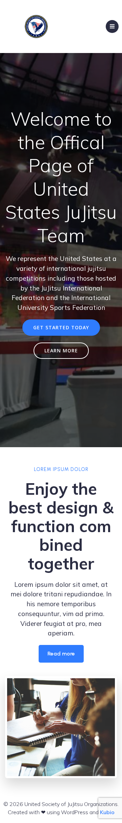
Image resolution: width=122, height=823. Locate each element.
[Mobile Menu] (112, 26)
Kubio (107, 812)
